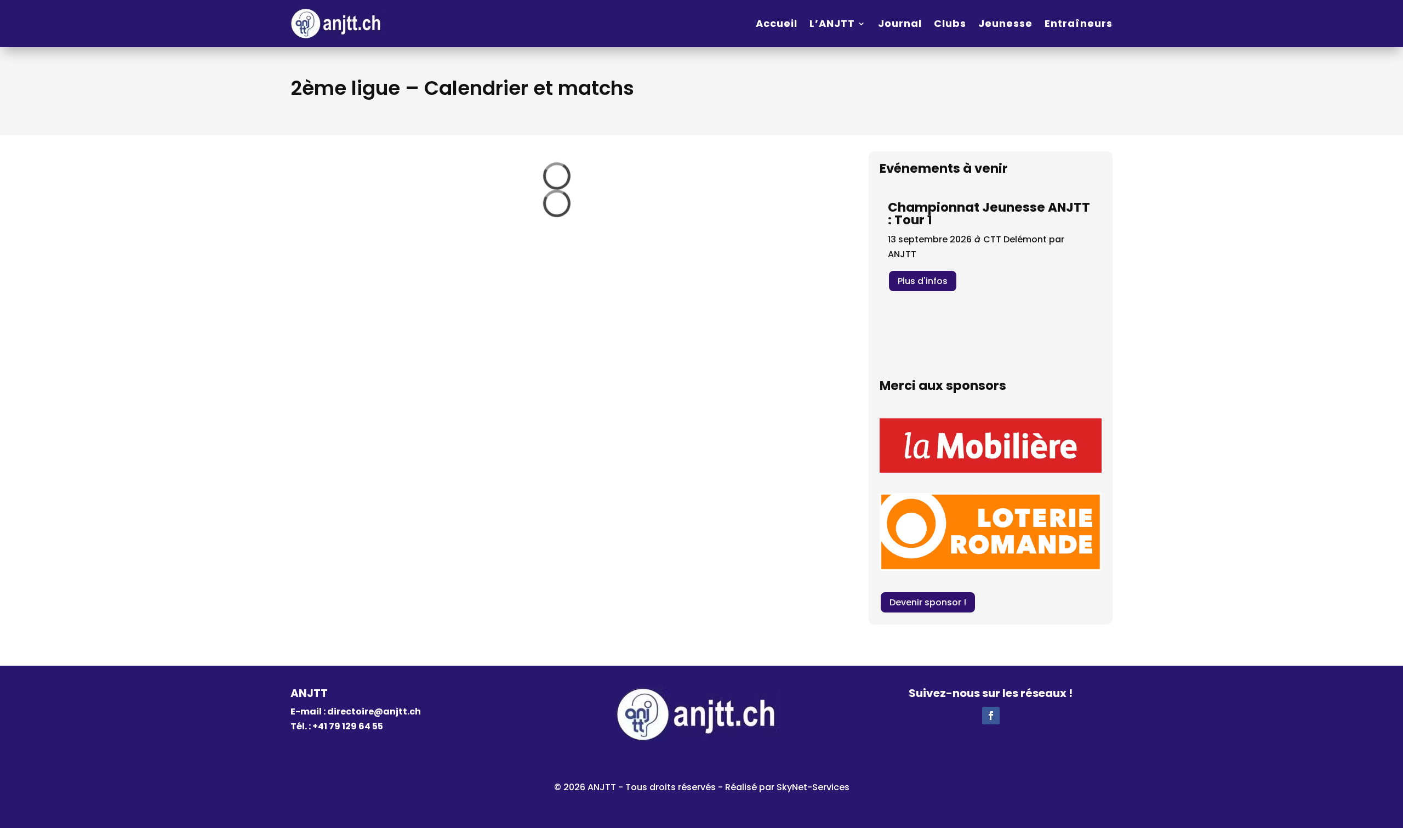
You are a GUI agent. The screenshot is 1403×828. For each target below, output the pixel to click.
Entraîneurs (1079, 23)
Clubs (950, 23)
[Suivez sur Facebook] (991, 715)
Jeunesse (1005, 23)
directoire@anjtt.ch (374, 711)
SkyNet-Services (813, 787)
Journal (900, 23)
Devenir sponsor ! (927, 602)
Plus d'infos (923, 281)
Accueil (776, 23)
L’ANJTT (832, 23)
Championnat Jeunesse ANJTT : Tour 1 (989, 214)
